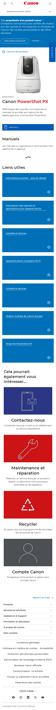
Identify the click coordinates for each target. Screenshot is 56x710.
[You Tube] (43, 697)
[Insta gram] (21, 697)
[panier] (4, 3)
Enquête (52, 52)
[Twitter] (35, 697)
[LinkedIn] (28, 697)
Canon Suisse (26, 691)
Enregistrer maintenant (15, 41)
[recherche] (12, 3)
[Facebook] (13, 697)
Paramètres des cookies (28, 682)
